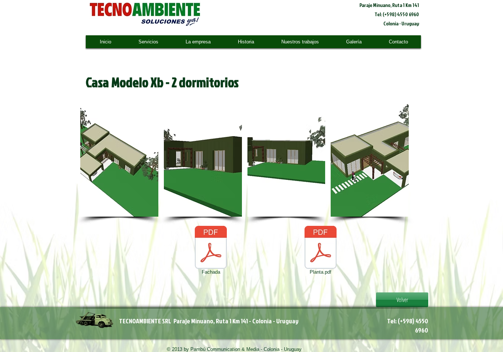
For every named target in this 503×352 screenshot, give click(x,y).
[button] (119, 158)
